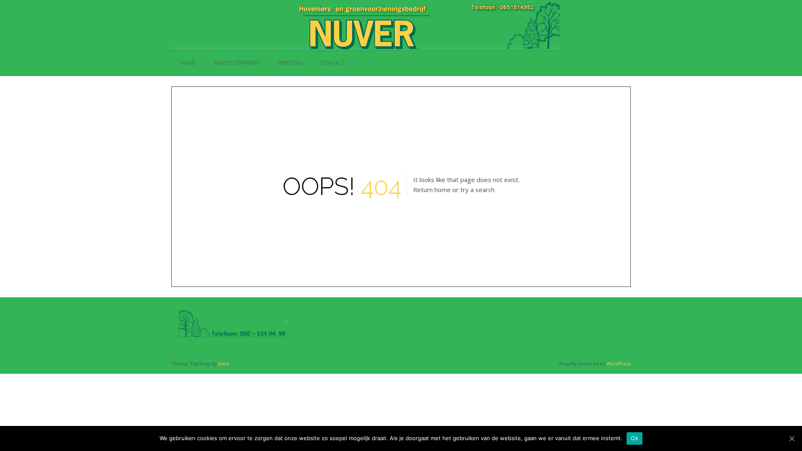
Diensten (290, 62)
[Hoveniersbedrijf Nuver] (365, 25)
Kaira (223, 363)
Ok (634, 438)
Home (188, 62)
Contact (333, 62)
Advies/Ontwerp (237, 62)
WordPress (619, 363)
